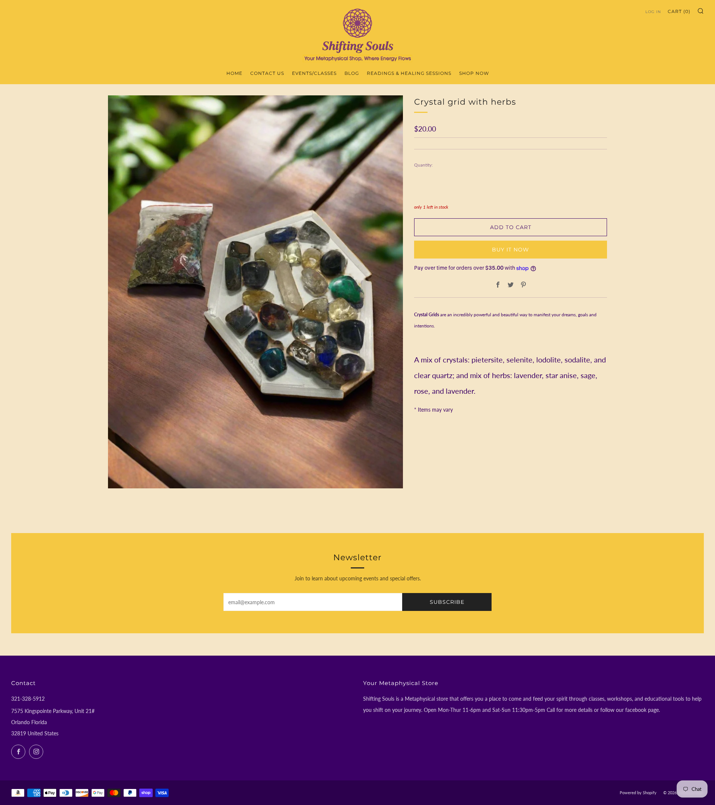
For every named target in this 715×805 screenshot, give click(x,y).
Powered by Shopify (638, 792)
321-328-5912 (28, 698)
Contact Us (267, 73)
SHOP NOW (474, 73)
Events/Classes (314, 73)
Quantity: (423, 165)
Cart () (679, 11)
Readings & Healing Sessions (409, 73)
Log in (653, 11)
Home (234, 73)
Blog (351, 73)
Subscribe (447, 602)
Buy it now (510, 249)
